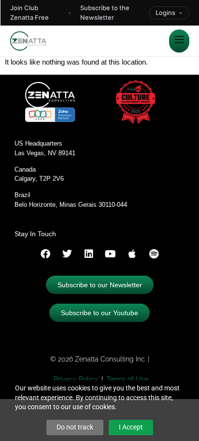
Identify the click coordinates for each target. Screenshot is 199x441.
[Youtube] (110, 254)
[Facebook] (45, 254)
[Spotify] (154, 254)
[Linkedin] (89, 254)
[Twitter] (67, 254)
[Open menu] (179, 41)
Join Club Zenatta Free (29, 12)
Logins (165, 12)
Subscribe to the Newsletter (104, 12)
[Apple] (132, 254)
